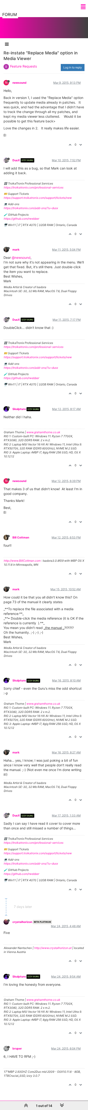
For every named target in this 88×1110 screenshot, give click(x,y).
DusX (16, 160)
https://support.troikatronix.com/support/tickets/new (38, 197)
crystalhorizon (22, 922)
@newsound (21, 258)
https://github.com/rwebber (21, 218)
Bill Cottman (20, 537)
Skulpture (19, 409)
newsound (19, 82)
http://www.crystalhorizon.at (53, 948)
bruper (17, 1048)
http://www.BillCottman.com (22, 560)
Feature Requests (23, 66)
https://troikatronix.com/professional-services (33, 187)
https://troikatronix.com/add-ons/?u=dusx (31, 208)
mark (15, 249)
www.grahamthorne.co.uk (43, 432)
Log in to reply (72, 67)
